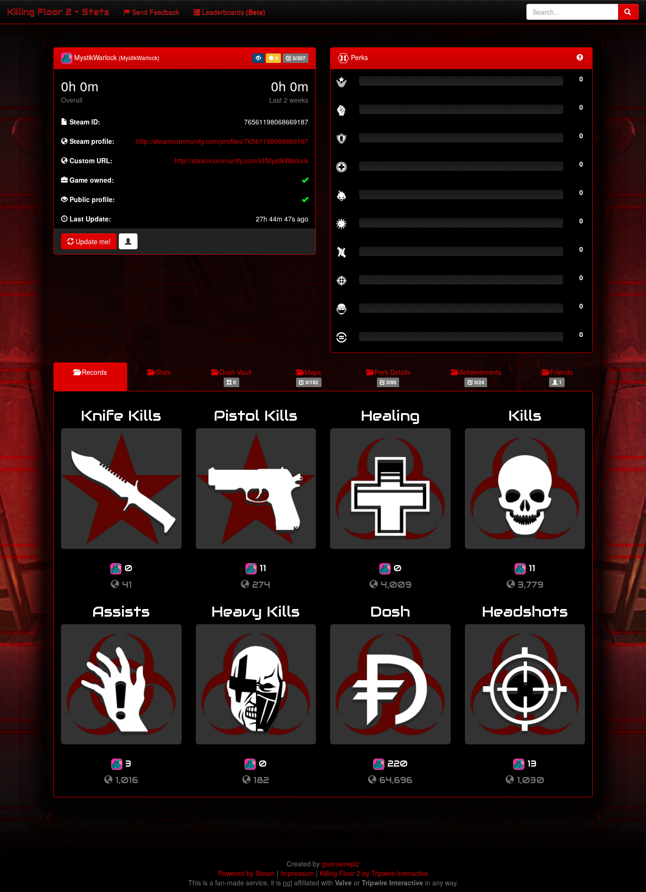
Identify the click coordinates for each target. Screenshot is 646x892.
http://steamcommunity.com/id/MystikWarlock (241, 160)
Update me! (92, 241)
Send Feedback (154, 12)
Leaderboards (232, 12)
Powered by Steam (246, 873)
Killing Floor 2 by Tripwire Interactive (374, 873)
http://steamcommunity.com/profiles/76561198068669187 (222, 141)
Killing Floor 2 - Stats (58, 11)
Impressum (297, 873)
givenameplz (340, 863)
